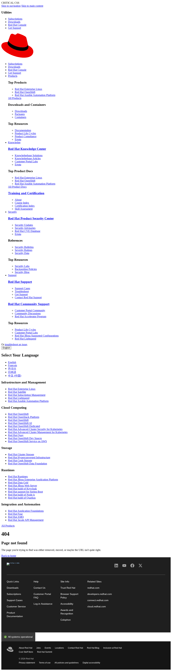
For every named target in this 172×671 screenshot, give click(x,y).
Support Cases (22, 288)
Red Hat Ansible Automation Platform (35, 95)
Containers (20, 117)
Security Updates (24, 225)
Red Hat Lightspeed (25, 338)
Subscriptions (15, 18)
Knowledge (14, 142)
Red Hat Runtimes (18, 476)
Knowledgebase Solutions (28, 155)
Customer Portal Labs (26, 161)
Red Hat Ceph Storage (20, 460)
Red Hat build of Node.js (21, 494)
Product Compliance (25, 136)
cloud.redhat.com (96, 606)
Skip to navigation (11, 5)
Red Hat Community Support (28, 304)
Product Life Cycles (25, 133)
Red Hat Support (20, 282)
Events (48, 648)
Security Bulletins (24, 247)
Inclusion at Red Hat (112, 648)
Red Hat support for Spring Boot (25, 491)
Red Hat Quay (16, 435)
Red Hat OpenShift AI (20, 423)
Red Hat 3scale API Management (26, 520)
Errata (18, 139)
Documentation (23, 130)
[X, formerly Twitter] (140, 567)
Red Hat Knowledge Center (27, 149)
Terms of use (45, 663)
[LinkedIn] (116, 567)
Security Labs (22, 266)
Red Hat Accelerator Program (30, 316)
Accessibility (66, 604)
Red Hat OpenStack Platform (23, 417)
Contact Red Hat (75, 648)
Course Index (22, 202)
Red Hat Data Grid (18, 482)
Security (12, 211)
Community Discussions (28, 313)
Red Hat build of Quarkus (22, 497)
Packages (20, 114)
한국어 (12, 368)
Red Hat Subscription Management (26, 395)
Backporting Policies (26, 269)
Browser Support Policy (69, 595)
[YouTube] (124, 567)
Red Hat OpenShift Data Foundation (27, 463)
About (18, 199)
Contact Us (39, 588)
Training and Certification (26, 193)
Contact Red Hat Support (28, 297)
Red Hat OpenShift (25, 92)
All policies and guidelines (67, 663)
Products (12, 75)
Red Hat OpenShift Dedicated (24, 426)
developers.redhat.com (99, 594)
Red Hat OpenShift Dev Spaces (25, 438)
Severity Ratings (23, 250)
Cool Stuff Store (26, 652)
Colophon (65, 620)
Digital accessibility (91, 663)
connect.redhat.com (98, 600)
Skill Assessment (24, 208)
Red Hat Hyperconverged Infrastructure (29, 457)
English (6, 348)
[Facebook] (132, 567)
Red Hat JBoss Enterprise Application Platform (33, 479)
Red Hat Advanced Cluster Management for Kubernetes (38, 432)
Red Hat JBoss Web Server (22, 485)
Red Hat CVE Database (27, 231)
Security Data (22, 253)
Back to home (8, 555)
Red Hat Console (17, 24)
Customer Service (16, 606)
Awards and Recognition (66, 611)
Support (12, 275)
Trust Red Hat (67, 588)
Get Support (14, 27)
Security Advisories (25, 228)
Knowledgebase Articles (28, 158)
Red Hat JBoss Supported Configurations (37, 335)
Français (12, 365)
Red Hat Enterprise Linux (28, 89)
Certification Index (25, 205)
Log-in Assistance (43, 604)
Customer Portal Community (30, 310)
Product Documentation (15, 614)
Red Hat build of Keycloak (22, 488)
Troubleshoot (22, 291)
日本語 (12, 372)
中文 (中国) (14, 375)
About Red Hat (25, 648)
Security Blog (22, 272)
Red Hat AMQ (16, 517)
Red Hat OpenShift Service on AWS (27, 441)
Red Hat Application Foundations (26, 510)
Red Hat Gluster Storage (21, 454)
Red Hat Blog (93, 648)
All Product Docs (17, 186)
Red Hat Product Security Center (31, 218)
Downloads (14, 21)
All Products (14, 98)
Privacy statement (27, 663)
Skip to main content (32, 5)
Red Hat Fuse (15, 513)
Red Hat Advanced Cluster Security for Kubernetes (35, 429)
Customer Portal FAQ (42, 595)
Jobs (38, 648)
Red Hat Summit (44, 652)
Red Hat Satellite (17, 392)
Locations (59, 648)
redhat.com (93, 588)
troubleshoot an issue (16, 344)
